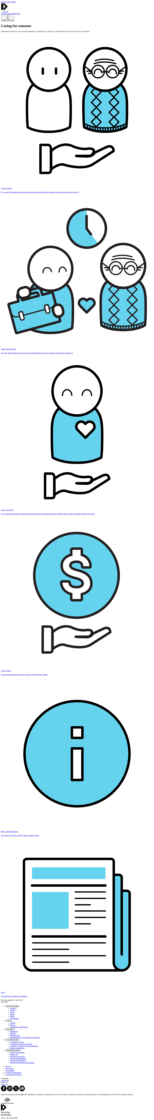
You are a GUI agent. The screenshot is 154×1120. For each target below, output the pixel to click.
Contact (8, 1021)
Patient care (14, 1054)
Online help (16, 14)
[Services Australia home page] (4, 10)
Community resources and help (21, 1044)
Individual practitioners (18, 1061)
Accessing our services (13, 1075)
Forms (12, 1012)
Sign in (5, 12)
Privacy (8, 1066)
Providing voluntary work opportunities (24, 1046)
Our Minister (14, 1018)
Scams (12, 1014)
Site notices (9, 1068)
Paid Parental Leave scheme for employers (25, 1037)
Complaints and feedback (19, 1027)
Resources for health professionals (22, 1063)
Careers (12, 1010)
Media (12, 1016)
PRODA (13, 1033)
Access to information (13, 1073)
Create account (6, 14)
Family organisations (17, 1048)
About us (13, 1008)
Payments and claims (17, 1056)
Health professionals (13, 1050)
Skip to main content (8, 2)
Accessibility (10, 1070)
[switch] (8, 18)
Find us (12, 1025)
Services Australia (12, 1006)
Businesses (10, 1029)
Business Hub (15, 1035)
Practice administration (18, 1058)
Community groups (12, 1040)
